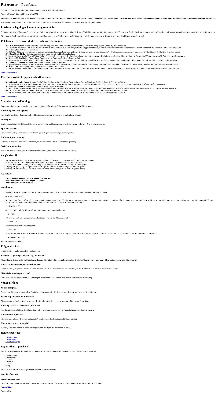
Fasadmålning (11, 340)
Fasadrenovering (12, 337)
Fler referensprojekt (13, 342)
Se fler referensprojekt (9, 72)
